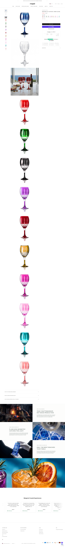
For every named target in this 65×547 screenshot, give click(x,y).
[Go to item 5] (6, 23)
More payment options (51, 28)
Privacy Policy (41, 529)
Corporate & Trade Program (59, 529)
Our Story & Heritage (23, 529)
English (13, 543)
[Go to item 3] (6, 17)
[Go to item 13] (6, 49)
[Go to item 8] (6, 33)
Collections (41, 6)
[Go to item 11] (6, 42)
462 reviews (55, 39)
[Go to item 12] (6, 46)
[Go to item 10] (6, 39)
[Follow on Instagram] (2, 539)
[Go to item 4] (6, 20)
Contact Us (51, 6)
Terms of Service (41, 533)
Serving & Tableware (34, 6)
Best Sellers (18, 6)
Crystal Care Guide (4, 536)
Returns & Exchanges (5, 532)
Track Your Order (4, 533)
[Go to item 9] (6, 36)
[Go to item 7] (6, 30)
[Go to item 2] (6, 14)
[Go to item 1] (6, 11)
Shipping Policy (41, 532)
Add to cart (51, 24)
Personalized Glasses (25, 6)
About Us (46, 6)
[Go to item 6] (6, 27)
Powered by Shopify (32, 543)
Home (13, 6)
